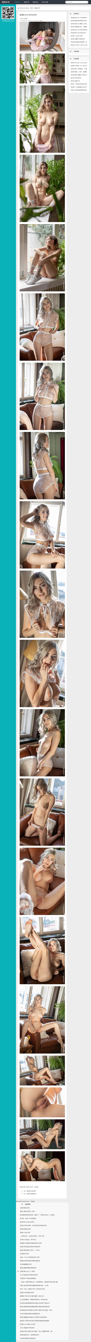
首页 (31, 8)
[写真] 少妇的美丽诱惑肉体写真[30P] (81, 90)
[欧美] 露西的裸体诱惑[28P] (28, 1268)
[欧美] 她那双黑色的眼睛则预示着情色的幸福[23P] (34, 1306)
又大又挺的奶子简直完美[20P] (29, 1275)
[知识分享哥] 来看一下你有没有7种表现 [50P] (33, 1225)
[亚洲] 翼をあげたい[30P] (27, 1271)
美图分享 (26, 2)
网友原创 (35, 2)
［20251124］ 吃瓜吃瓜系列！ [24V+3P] (32, 1236)
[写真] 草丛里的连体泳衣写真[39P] (30, 1246)
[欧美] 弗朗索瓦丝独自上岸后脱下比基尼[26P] (33, 1317)
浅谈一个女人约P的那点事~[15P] (29, 1257)
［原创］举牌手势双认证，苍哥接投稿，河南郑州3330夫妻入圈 (39, 1282)
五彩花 (36, 1187)
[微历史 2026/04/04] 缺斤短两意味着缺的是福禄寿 (34, 1320)
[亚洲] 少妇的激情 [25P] (27, 1292)
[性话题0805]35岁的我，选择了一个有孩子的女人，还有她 (37, 1215)
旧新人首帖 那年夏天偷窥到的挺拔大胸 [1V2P (34, 1285)
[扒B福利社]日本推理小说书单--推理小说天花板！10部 (36, 1310)
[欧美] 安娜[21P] (75, 81)
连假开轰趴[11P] (25, 1208)
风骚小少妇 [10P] (25, 1232)
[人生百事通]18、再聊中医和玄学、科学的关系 (34, 1299)
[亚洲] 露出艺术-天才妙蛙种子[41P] (80, 17)
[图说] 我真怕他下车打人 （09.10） (30, 1250)
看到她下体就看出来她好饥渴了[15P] (31, 1243)
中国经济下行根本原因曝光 (28, 1278)
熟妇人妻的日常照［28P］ (28, 1211)
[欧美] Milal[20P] (31, 1193)
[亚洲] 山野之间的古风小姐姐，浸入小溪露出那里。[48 (36, 1331)
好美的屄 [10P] (24, 1253)
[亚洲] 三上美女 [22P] (77, 36)
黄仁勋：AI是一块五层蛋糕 (28, 1218)
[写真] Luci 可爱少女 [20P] (27, 1324)
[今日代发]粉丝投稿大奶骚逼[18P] (30, 1313)
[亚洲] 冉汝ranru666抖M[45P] (79, 30)
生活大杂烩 (45, 2)
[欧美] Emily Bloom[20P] (27, 1222)
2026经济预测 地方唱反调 (27, 1338)
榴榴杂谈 (6, 2)
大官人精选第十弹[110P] (27, 1328)
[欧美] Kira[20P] (31, 1191)
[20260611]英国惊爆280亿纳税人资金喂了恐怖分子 (35, 1303)
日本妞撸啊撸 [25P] (25, 1264)
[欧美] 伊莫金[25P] (76, 78)
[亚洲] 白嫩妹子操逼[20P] (78, 39)
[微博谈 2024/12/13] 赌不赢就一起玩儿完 (32, 1296)
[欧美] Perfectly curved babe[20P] (80, 62)
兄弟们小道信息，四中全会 (28, 1239)
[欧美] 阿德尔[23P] (25, 1229)
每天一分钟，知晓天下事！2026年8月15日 (32, 1289)
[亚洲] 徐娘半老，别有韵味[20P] (29, 1335)
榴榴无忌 (17, 2)
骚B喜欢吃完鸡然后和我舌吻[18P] (30, 1260)
